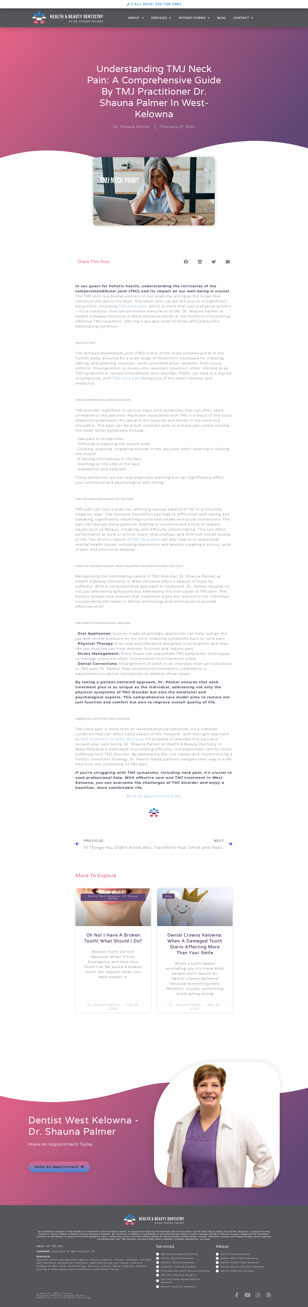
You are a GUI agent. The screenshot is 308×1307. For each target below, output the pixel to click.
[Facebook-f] (237, 1295)
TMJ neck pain (133, 306)
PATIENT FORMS (192, 17)
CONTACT (241, 17)
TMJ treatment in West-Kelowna (112, 739)
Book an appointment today (154, 796)
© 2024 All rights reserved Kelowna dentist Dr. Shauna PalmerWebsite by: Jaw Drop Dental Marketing (64, 1295)
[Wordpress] (268, 1295)
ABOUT (134, 17)
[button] (186, 262)
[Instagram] (258, 1295)
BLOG (221, 17)
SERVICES (159, 17)
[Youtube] (247, 1295)
